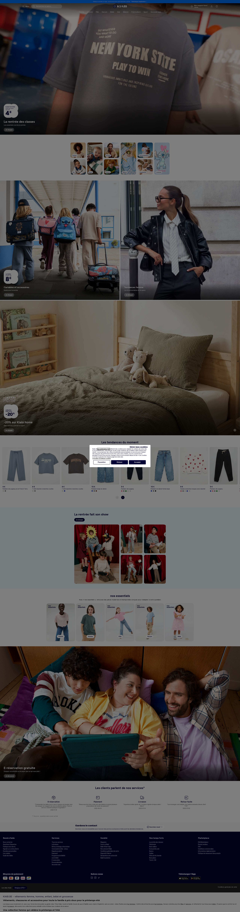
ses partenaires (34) (103, 449)
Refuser (119, 462)
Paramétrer (102, 462)
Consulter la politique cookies (101, 458)
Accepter (137, 462)
